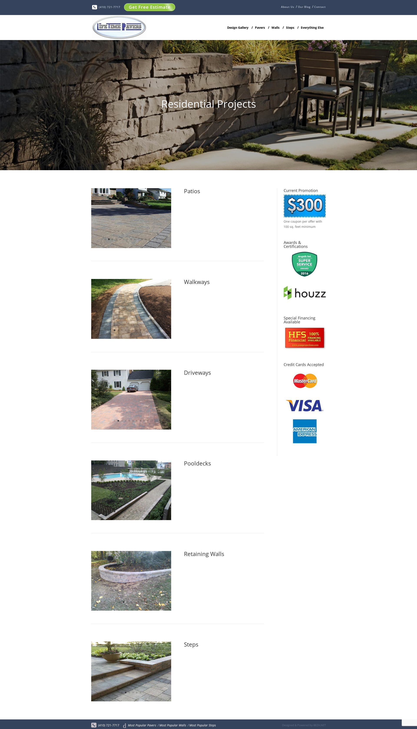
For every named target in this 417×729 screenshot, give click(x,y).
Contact (320, 7)
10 (138, 239)
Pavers (260, 28)
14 (153, 239)
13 (149, 239)
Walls (275, 28)
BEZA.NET (319, 725)
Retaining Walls (204, 554)
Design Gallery (237, 28)
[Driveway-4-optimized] (131, 428)
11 (142, 239)
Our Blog (304, 7)
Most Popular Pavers (142, 725)
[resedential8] (131, 519)
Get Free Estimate (149, 7)
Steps (290, 28)
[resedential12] (131, 700)
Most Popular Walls (172, 725)
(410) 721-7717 (109, 7)
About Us (287, 7)
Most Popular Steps (202, 725)
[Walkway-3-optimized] (131, 338)
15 (157, 239)
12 (146, 239)
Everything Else (312, 28)
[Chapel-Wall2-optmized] (131, 609)
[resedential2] (131, 247)
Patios (192, 191)
